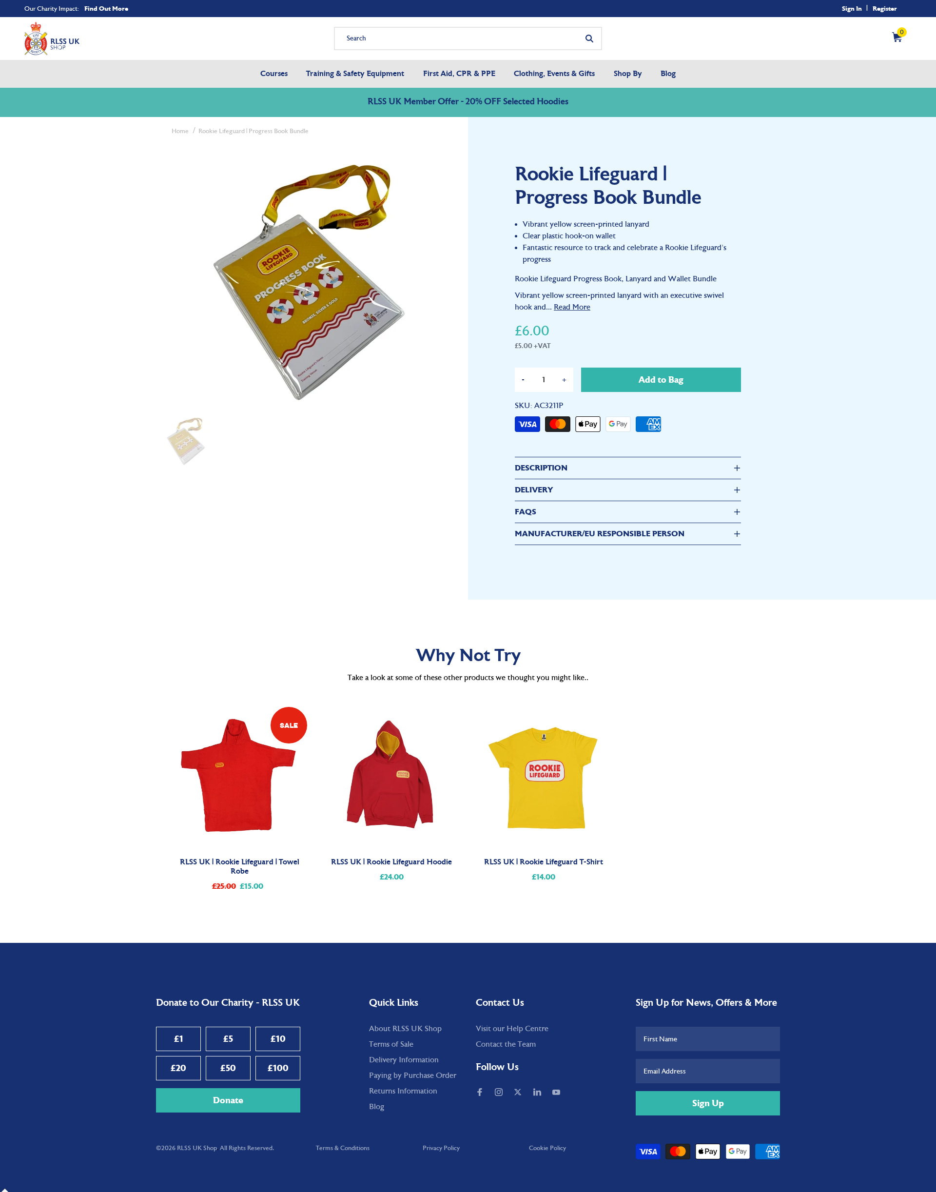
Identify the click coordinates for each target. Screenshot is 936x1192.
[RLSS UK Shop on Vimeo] (572, 1093)
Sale (289, 725)
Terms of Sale (391, 1044)
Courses (274, 74)
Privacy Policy (441, 1148)
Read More (572, 307)
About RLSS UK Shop (405, 1028)
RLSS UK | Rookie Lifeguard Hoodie (391, 862)
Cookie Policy (547, 1148)
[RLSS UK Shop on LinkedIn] (538, 1093)
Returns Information (403, 1091)
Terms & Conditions (343, 1148)
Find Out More (106, 8)
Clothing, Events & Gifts (554, 74)
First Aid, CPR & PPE (459, 74)
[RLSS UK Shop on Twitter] (519, 1093)
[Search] (589, 38)
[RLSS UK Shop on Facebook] (481, 1093)
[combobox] (468, 38)
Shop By (628, 74)
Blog (668, 74)
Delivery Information (404, 1059)
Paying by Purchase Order (412, 1075)
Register (885, 8)
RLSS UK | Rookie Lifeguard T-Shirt (543, 862)
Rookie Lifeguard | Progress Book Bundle (253, 131)
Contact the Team (506, 1044)
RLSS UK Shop (197, 1148)
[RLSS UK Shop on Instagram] (500, 1093)
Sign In (852, 8)
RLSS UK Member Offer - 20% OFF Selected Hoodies (468, 102)
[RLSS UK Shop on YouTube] (557, 1093)
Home (180, 131)
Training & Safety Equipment (355, 74)
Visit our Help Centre (512, 1028)
